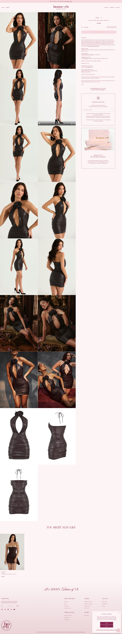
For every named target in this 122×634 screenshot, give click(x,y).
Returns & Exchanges (88, 603)
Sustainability (104, 603)
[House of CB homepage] (6, 625)
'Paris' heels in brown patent (93, 46)
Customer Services (67, 608)
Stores (86, 612)
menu (3, 7)
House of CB (104, 601)
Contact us (66, 601)
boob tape (85, 58)
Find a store (86, 615)
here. (115, 619)
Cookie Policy (66, 617)
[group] (99, 23)
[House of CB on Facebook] (5, 609)
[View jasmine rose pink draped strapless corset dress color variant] (5, 571)
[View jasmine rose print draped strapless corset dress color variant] (3, 571)
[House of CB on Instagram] (8, 609)
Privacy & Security (68, 615)
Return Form (86, 608)
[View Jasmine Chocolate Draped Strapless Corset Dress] (12, 552)
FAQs (65, 603)
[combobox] (98, 110)
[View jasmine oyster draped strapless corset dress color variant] (2, 571)
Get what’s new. (68, 1)
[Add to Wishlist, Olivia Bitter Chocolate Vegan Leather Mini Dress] (101, 18)
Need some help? (69, 598)
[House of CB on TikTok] (2, 609)
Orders (86, 598)
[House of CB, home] (61, 7)
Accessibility (66, 619)
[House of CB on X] (11, 609)
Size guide (86, 27)
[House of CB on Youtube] (14, 609)
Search (7, 7)
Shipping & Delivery (88, 601)
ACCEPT (106, 623)
